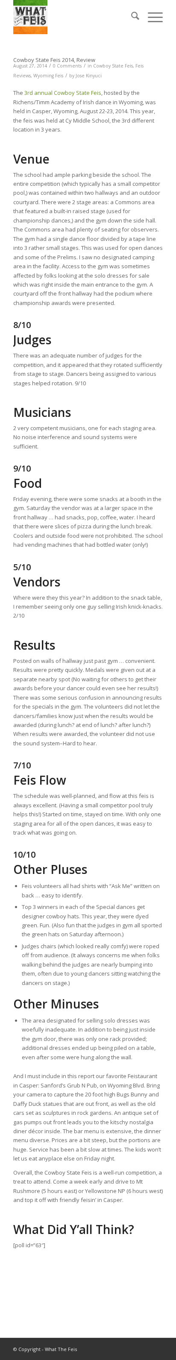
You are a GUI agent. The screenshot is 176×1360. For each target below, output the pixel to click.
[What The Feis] (73, 17)
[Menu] (151, 17)
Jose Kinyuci (89, 76)
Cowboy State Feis (113, 66)
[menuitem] (131, 17)
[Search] (131, 17)
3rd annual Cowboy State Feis (62, 93)
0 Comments (67, 66)
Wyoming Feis (48, 76)
